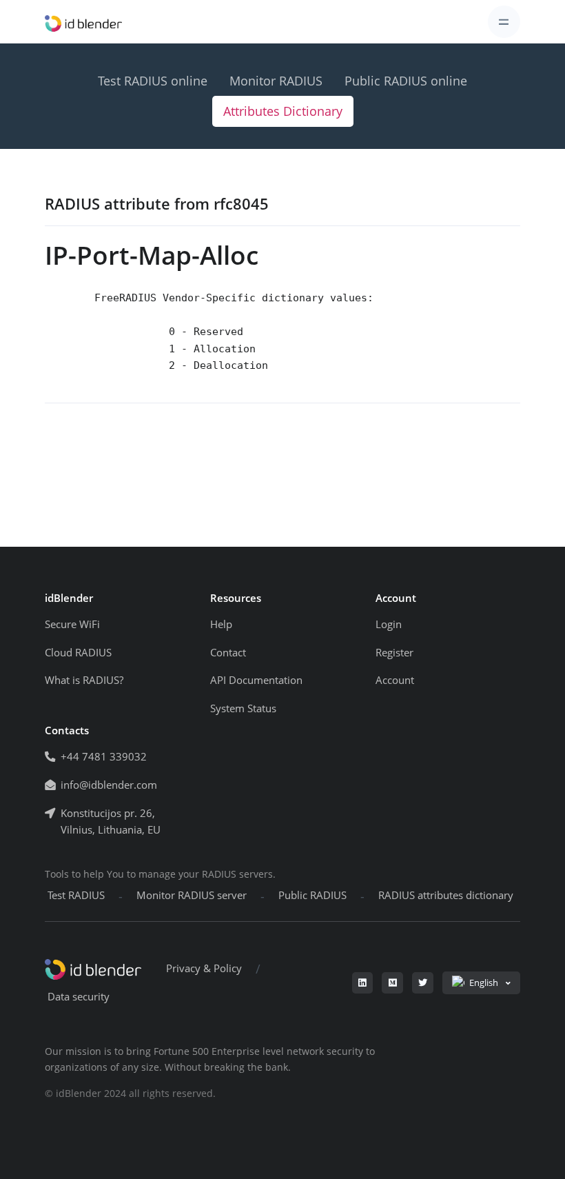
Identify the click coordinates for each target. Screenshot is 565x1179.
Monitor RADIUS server (191, 895)
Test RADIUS (76, 895)
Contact (228, 652)
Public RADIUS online (406, 80)
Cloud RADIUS (78, 652)
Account (395, 680)
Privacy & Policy (204, 968)
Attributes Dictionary (282, 111)
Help (221, 624)
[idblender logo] (83, 22)
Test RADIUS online (152, 80)
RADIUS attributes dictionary (445, 895)
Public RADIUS (312, 895)
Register (394, 652)
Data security (79, 996)
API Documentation (256, 680)
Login (389, 624)
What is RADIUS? (84, 680)
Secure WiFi (72, 624)
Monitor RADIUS (275, 80)
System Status (243, 708)
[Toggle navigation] (504, 22)
